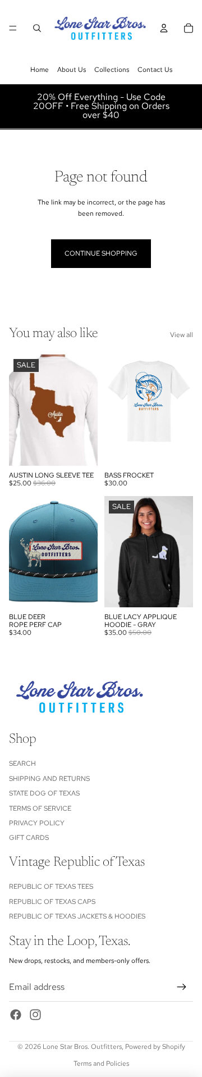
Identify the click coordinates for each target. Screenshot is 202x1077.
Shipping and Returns (49, 778)
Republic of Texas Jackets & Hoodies (77, 916)
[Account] (164, 28)
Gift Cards (29, 837)
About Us (71, 69)
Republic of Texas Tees (51, 886)
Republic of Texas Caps (52, 901)
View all (181, 334)
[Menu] (13, 28)
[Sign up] (182, 987)
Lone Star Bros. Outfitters (82, 1046)
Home (39, 69)
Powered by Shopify (155, 1046)
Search (22, 763)
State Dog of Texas (44, 793)
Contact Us (154, 69)
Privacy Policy (37, 823)
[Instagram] (35, 1014)
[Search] (37, 28)
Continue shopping (101, 253)
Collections (111, 69)
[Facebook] (15, 1014)
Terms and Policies (101, 1063)
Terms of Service (40, 808)
